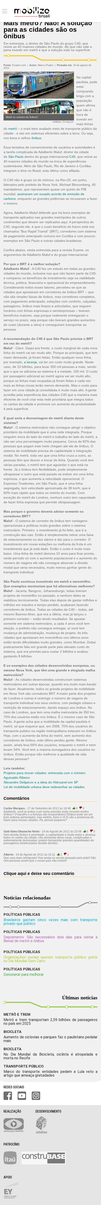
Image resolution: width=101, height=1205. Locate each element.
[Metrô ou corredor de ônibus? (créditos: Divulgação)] (39, 112)
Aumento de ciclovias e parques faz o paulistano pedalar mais (50, 1039)
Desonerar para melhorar (24, 974)
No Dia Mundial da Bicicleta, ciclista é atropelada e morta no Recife (50, 1056)
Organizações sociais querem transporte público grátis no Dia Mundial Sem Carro (50, 959)
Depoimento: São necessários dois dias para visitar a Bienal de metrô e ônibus (50, 939)
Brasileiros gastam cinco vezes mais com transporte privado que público (50, 922)
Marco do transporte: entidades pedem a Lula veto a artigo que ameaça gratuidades (50, 1073)
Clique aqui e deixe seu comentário (39, 873)
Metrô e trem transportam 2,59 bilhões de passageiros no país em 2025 (50, 1022)
